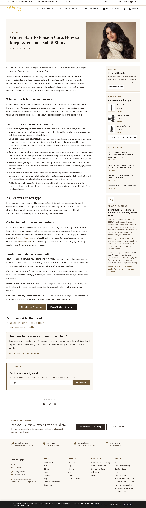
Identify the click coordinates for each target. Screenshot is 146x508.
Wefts (46, 466)
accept (127, 504)
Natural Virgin (22, 238)
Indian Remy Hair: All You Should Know (26, 322)
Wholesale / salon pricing (100, 462)
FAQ (69, 466)
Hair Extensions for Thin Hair (22, 327)
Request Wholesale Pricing (90, 427)
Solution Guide (120, 469)
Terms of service (74, 478)
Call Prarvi (66, 1)
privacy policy (115, 504)
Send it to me (81, 383)
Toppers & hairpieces (52, 482)
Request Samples (116, 87)
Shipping (71, 469)
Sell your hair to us (98, 469)
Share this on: (50, 399)
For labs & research (98, 466)
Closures (47, 472)
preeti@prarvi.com (19, 474)
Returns (70, 472)
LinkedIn (111, 271)
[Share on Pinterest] (55, 404)
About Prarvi (113, 266)
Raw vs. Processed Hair (123, 485)
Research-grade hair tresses (125, 269)
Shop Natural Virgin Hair (32, 307)
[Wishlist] (136, 2)
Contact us (72, 462)
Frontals (47, 475)
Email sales (95, 475)
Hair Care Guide (121, 475)
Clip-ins (46, 469)
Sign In (106, 1)
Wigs (45, 478)
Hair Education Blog (122, 466)
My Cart (128, 1)
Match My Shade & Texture (61, 307)
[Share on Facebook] (44, 404)
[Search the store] (123, 8)
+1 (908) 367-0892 (119, 427)
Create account (116, 1)
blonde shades (25, 241)
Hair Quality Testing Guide (124, 478)
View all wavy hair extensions (122, 137)
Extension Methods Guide (124, 482)
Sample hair (48, 485)
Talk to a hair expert (30, 353)
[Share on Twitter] (49, 404)
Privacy (70, 475)
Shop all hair (14, 353)
